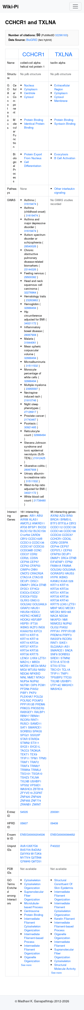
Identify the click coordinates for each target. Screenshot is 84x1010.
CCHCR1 (33, 54)
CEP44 (54, 546)
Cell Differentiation (32, 164)
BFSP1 (32, 527)
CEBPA (63, 542)
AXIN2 (54, 515)
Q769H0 (25, 861)
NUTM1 (25, 685)
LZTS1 (42, 658)
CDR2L (24, 558)
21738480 (40, 500)
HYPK (54, 577)
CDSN (34, 558)
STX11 (35, 743)
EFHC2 (34, 589)
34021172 (30, 323)
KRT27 (24, 646)
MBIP (54, 608)
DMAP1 (25, 585)
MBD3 (36, 662)
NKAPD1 (56, 619)
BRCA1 (55, 519)
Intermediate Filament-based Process (33, 938)
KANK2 (55, 581)
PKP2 (32, 693)
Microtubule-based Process (33, 905)
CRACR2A (36, 573)
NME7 (31, 677)
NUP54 (24, 681)
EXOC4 (25, 592)
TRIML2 (36, 770)
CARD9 (35, 535)
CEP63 (24, 566)
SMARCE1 (35, 727)
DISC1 (34, 581)
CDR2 (33, 554)
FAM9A (66, 566)
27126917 (30, 412)
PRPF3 (67, 635)
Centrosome (31, 911)
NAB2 (41, 669)
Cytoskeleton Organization (32, 886)
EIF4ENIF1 (57, 562)
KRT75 (34, 654)
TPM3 (42, 758)
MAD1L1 (25, 662)
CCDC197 (26, 546)
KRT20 (54, 589)
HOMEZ (36, 616)
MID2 (23, 669)
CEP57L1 (56, 550)
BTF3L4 (63, 523)
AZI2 (62, 515)
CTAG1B (37, 577)
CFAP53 (35, 566)
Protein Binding (33, 120)
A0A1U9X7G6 (29, 846)
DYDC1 (24, 589)
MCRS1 (25, 666)
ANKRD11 (38, 523)
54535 (24, 812)
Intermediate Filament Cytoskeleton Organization (32, 924)
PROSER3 (37, 708)
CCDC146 (56, 531)
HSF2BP (36, 619)
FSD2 (33, 596)
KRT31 (34, 646)
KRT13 (24, 635)
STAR (24, 739)
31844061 (30, 342)
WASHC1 (67, 685)
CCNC (38, 550)
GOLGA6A (69, 569)
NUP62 (34, 681)
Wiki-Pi (11, 6)
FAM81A (55, 566)
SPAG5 (37, 731)
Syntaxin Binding (64, 124)
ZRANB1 (25, 804)
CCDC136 (38, 542)
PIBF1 (24, 693)
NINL (23, 677)
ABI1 (33, 515)
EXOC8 (25, 596)
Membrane (60, 101)
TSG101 (25, 773)
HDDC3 (35, 612)
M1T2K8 (36, 853)
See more (26, 965)
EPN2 (69, 562)
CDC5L (66, 539)
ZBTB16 (38, 789)
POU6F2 (37, 700)
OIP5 (34, 685)
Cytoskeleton (32, 880)
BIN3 (69, 515)
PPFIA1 (55, 631)
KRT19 (24, 643)
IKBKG (24, 627)
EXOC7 (35, 592)
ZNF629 (36, 797)
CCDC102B (35, 539)
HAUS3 (69, 573)
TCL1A (66, 669)
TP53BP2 (56, 677)
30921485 (30, 427)
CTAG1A (25, 577)
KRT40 (64, 600)
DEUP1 (25, 581)
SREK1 (55, 658)
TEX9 (33, 754)
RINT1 (35, 720)
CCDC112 (56, 527)
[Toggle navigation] (75, 6)
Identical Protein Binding (34, 125)
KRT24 (34, 643)
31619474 (30, 204)
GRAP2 (25, 608)
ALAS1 (33, 519)
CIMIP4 (25, 569)
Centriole (29, 93)
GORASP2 (57, 573)
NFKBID (35, 673)
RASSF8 (55, 639)
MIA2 (42, 666)
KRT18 (34, 639)
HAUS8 (25, 612)
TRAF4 (24, 766)
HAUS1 (35, 608)
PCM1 (42, 685)
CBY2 (23, 539)
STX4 (61, 666)
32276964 (30, 292)
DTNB (42, 585)
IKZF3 (33, 627)
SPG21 (24, 735)
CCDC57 (67, 535)
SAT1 (23, 727)
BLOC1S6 (39, 531)
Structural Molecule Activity (65, 967)
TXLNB (24, 781)
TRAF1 (24, 762)
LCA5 (63, 604)
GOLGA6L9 (39, 604)
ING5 (41, 627)
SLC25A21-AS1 (60, 646)
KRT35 (34, 650)
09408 (54, 823)
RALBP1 (39, 712)
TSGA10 (36, 773)
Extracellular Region (62, 87)
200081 (54, 812)
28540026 (30, 246)
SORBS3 (26, 731)
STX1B (64, 662)
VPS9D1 (35, 785)
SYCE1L (35, 747)
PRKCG (25, 708)
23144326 (30, 269)
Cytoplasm (30, 89)
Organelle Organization (32, 959)
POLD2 (38, 696)
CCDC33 (38, 546)
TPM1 (34, 758)
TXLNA (63, 54)
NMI (65, 619)
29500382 (30, 277)
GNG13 (34, 600)
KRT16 (24, 639)
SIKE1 (63, 643)
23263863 (32, 300)
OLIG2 (54, 627)
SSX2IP (35, 735)
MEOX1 (70, 608)
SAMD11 (36, 723)
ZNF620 (25, 797)
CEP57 (34, 562)
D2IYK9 (25, 853)
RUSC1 (25, 723)
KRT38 (54, 600)
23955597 (32, 389)
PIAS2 (34, 689)
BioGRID (31, 40)
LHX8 (33, 658)
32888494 (30, 308)
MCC (61, 608)
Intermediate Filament (62, 944)
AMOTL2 (25, 523)
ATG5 (23, 527)
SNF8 (54, 654)
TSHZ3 (24, 777)
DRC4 (34, 585)
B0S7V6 (25, 850)
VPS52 (24, 785)
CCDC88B (26, 550)
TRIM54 (25, 770)
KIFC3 (38, 631)
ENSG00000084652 (62, 834)
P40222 (55, 846)
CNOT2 (24, 573)
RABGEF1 (26, 712)
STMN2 (25, 743)
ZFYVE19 (26, 793)
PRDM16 (56, 635)
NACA (54, 616)
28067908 (30, 335)
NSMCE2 (56, 623)
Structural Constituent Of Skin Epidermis (63, 884)
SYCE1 (24, 747)
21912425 (39, 458)
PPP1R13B (27, 704)
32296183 (61, 35)
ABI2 (40, 515)
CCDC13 (25, 542)
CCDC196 (70, 531)
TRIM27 (35, 766)
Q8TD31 (36, 861)
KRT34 (24, 650)
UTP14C (55, 685)
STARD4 (33, 739)
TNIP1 (64, 673)
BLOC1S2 (26, 531)
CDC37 (24, 554)
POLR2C (25, 700)
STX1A (54, 662)
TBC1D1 (55, 669)
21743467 (30, 419)
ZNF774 (36, 800)
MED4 (35, 666)
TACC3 (24, 750)
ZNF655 (25, 800)
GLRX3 (24, 600)
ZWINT (36, 804)
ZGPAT (37, 793)
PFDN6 (24, 689)
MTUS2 (32, 669)
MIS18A (66, 612)
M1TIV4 (25, 857)
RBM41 (35, 716)
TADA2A (35, 750)
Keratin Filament (64, 919)
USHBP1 (35, 781)
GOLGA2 (25, 604)
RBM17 (25, 716)
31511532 (32, 365)
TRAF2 (34, 762)
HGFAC (25, 616)
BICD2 (42, 527)
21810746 (30, 400)
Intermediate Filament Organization (32, 949)
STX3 (54, 666)
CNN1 (34, 569)
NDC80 (24, 673)
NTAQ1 (40, 677)
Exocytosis (61, 154)
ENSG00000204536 (32, 834)
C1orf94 (25, 535)
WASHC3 (26, 789)
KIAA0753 (26, 631)
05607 (24, 823)
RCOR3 (25, 720)
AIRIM (24, 519)
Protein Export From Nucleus (33, 156)
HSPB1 (25, 623)
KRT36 (24, 654)
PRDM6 (40, 704)
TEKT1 (24, 754)
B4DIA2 (36, 850)
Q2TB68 (36, 857)
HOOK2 (25, 619)
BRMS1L (66, 519)
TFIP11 (25, 758)
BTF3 (53, 523)
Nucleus (29, 85)
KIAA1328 (67, 581)
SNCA (69, 650)
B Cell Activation (64, 158)
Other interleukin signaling (64, 190)
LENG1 (24, 658)
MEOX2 (55, 612)
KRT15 (34, 635)
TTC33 (67, 677)
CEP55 (24, 562)
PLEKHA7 (26, 696)
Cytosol (29, 97)
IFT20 (34, 623)
